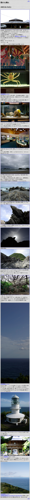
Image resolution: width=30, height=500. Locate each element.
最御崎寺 (6, 456)
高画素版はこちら (5, 94)
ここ (3, 274)
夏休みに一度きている (20, 36)
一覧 (28, 1)
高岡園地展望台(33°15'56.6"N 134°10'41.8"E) (11, 495)
